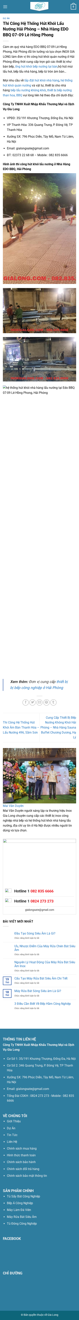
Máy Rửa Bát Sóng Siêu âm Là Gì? (37, 991)
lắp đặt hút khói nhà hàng (41, 80)
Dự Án (6, 18)
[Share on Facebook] (25, 702)
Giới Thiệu (14, 1121)
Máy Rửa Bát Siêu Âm (22, 1217)
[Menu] (5, 6)
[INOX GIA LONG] (39, 7)
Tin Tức (12, 1135)
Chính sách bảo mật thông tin (27, 1176)
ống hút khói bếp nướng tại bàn (36, 66)
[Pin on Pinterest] (46, 702)
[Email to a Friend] (39, 702)
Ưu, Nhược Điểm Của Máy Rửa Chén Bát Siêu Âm (44, 948)
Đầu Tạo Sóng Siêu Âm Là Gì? (34, 933)
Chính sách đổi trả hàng (23, 1169)
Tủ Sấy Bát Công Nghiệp (23, 1196)
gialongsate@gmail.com (39, 909)
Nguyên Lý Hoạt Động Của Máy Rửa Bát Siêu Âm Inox (44, 964)
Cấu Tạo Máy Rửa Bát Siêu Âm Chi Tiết (40, 978)
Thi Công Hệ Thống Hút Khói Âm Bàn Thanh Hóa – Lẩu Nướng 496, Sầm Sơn (21, 727)
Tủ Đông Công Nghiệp (22, 1223)
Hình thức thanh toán (21, 1155)
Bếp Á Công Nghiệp (20, 1203)
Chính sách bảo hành (21, 1162)
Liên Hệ (12, 1142)
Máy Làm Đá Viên (19, 1210)
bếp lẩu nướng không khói (28, 90)
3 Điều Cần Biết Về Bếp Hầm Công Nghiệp (42, 1004)
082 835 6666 (41, 891)
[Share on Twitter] (32, 702)
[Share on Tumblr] (53, 702)
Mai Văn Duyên (13, 806)
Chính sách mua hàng (22, 1148)
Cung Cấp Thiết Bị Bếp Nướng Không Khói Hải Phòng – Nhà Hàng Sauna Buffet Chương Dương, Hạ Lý (58, 727)
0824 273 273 (41, 901)
